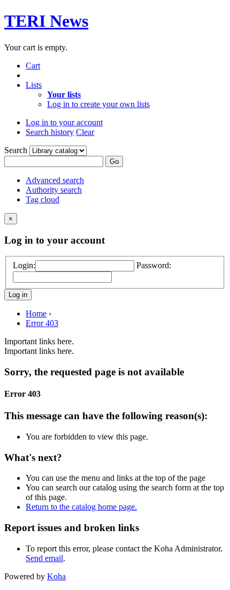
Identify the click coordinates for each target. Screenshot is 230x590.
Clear (85, 132)
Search (16, 150)
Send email (44, 558)
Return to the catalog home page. (81, 506)
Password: (153, 265)
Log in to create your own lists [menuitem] (98, 104)
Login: (24, 265)
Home (36, 313)
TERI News (46, 21)
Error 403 (42, 323)
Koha (56, 576)
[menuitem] (64, 94)
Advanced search (55, 180)
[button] (33, 65)
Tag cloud (42, 199)
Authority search (54, 189)
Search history (50, 132)
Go (114, 161)
